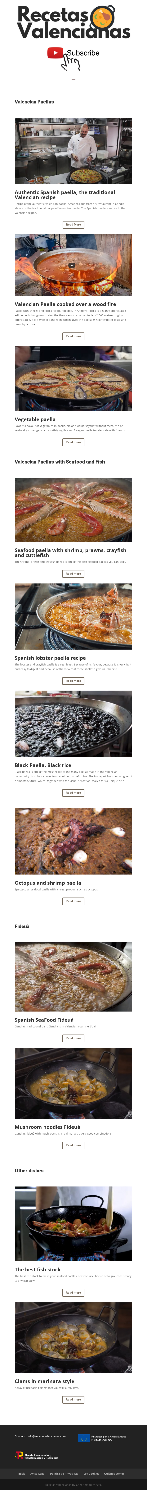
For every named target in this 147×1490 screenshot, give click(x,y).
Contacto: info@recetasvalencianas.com (40, 1436)
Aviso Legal (37, 1473)
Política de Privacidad (64, 1473)
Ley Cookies (91, 1473)
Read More (73, 224)
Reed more (73, 792)
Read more (73, 336)
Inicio (21, 1473)
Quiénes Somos (114, 1473)
